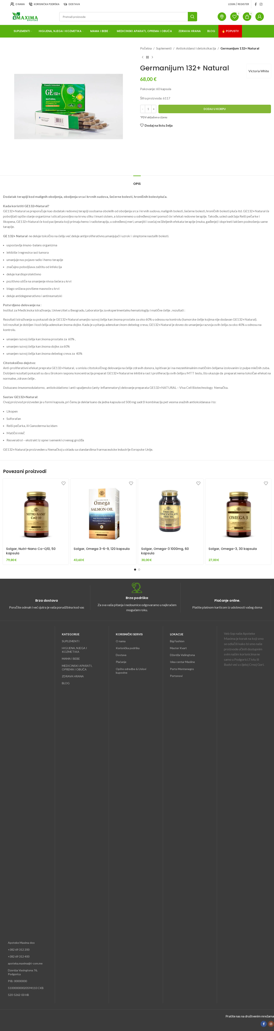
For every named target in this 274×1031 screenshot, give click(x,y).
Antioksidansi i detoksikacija (196, 48)
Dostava (121, 655)
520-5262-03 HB (18, 995)
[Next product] (152, 57)
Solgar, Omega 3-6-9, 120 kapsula (102, 548)
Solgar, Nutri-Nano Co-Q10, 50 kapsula (31, 551)
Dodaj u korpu (215, 109)
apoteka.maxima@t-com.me (25, 963)
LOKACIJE (176, 634)
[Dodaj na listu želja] (63, 483)
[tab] (137, 182)
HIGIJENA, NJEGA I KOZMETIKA (74, 649)
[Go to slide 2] (139, 570)
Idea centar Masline (182, 662)
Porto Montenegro (182, 669)
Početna (146, 48)
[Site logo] (24, 16)
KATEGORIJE (71, 634)
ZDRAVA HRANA (73, 676)
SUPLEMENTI (71, 641)
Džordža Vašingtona (182, 655)
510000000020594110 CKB (26, 988)
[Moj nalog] (259, 17)
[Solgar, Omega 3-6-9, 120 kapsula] (103, 511)
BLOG (66, 683)
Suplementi (164, 48)
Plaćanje (121, 662)
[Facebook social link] (255, 4)
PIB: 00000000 (17, 981)
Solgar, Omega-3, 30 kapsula (232, 548)
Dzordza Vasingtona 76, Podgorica (23, 972)
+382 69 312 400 (18, 956)
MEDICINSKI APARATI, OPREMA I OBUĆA (77, 667)
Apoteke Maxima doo (21, 942)
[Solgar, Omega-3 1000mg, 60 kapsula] (171, 511)
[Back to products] (147, 57)
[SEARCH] (192, 16)
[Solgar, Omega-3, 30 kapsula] (238, 511)
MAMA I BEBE (71, 658)
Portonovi (176, 676)
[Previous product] (142, 57)
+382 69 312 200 (18, 949)
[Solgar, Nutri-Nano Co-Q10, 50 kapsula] (36, 511)
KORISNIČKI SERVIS (129, 634)
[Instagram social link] (261, 4)
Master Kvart (178, 648)
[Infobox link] (46, 597)
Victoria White (258, 71)
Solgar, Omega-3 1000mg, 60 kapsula (165, 551)
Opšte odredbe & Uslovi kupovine (131, 670)
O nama (121, 641)
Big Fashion (177, 641)
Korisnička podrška (128, 648)
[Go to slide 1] (135, 570)
